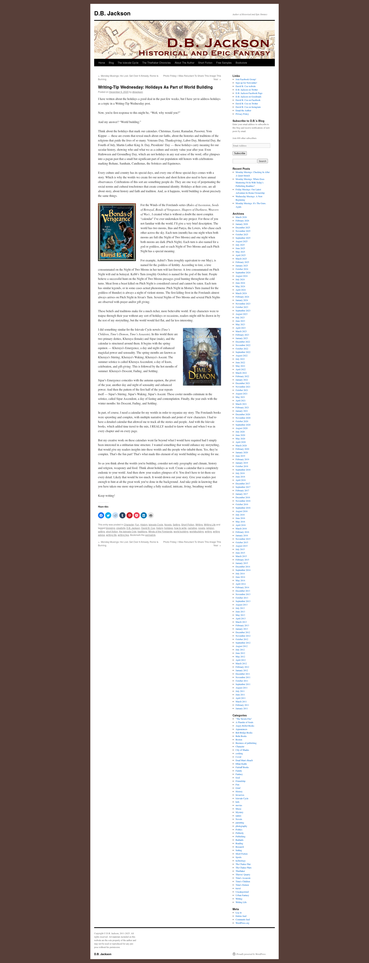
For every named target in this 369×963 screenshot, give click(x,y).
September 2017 (243, 486)
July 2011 (240, 691)
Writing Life (210, 524)
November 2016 (243, 500)
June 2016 (240, 518)
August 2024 (242, 275)
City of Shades (242, 749)
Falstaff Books (242, 767)
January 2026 (242, 223)
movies (239, 805)
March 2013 (241, 621)
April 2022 (241, 369)
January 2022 (242, 379)
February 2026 (242, 220)
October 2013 (242, 597)
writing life (111, 534)
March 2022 (241, 372)
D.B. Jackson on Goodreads (248, 96)
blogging (110, 528)
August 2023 (242, 313)
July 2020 (240, 431)
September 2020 (243, 424)
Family (239, 770)
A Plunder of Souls (244, 722)
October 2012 (242, 639)
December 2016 (243, 497)
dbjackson (137, 91)
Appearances (241, 729)
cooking (239, 753)
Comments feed (243, 919)
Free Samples (224, 62)
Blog (111, 62)
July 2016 (240, 514)
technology (241, 860)
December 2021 (243, 383)
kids (237, 801)
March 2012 (241, 663)
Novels (168, 524)
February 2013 (242, 625)
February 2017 (242, 490)
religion (210, 528)
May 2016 (240, 521)
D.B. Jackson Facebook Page (249, 93)
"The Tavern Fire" (244, 718)
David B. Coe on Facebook (248, 99)
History (143, 524)
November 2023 (243, 303)
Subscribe (239, 153)
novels (201, 528)
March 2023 (241, 331)
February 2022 (242, 376)
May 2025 (240, 251)
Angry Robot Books (245, 725)
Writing (199, 524)
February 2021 (242, 407)
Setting (176, 524)
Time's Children (243, 881)
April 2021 (241, 400)
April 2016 (241, 524)
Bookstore (241, 62)
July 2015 (240, 549)
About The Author (184, 62)
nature (238, 815)
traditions (142, 531)
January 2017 (242, 493)
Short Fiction (205, 62)
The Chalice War (243, 864)
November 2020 (243, 417)
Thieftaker (240, 870)
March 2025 (241, 258)
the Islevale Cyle (127, 531)
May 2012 (240, 656)
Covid (238, 756)
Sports (239, 857)
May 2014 (240, 580)
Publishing (240, 836)
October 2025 (242, 234)
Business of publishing (246, 742)
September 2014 (243, 569)
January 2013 (242, 628)
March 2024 (241, 293)
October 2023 (242, 307)
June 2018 (240, 476)
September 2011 (243, 684)
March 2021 (241, 403)
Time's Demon (242, 884)
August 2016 (242, 511)
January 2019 (242, 462)
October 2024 (242, 268)
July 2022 (240, 358)
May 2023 (240, 324)
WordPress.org (242, 922)
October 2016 (242, 504)
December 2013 (243, 590)
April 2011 (241, 697)
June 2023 (240, 320)
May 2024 (240, 286)
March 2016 (241, 528)
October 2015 (242, 542)
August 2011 (242, 687)
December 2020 (243, 414)
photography (241, 825)
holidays (168, 528)
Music (238, 808)
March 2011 (241, 701)
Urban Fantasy (242, 895)
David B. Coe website (246, 86)
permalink (150, 534)
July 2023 (240, 317)
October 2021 (242, 390)
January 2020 (242, 452)
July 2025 (240, 244)
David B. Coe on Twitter (247, 103)
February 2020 (242, 448)
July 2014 (240, 573)
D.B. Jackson (112, 13)
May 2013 (240, 614)
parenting (240, 822)
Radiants (240, 839)
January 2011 (242, 708)
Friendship (240, 781)
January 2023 (242, 338)
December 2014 (243, 566)
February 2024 (242, 296)
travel (238, 888)
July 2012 (240, 649)
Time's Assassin (243, 877)
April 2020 (241, 441)
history (159, 528)
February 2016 (242, 531)
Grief (238, 787)
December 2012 (243, 632)
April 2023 (241, 327)
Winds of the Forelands (160, 531)
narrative (192, 528)
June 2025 (240, 248)
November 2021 (243, 386)
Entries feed (241, 915)
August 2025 (242, 241)
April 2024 (241, 289)
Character (129, 524)
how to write (180, 528)
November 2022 (243, 345)
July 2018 (240, 473)
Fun (137, 524)
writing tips (123, 534)
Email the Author (243, 110)
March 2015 (241, 556)
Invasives (240, 794)
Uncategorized (242, 891)
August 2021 (242, 393)
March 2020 (241, 445)
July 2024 (240, 279)
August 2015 (242, 545)
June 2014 (240, 576)
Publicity (240, 832)
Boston (239, 739)
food (238, 777)
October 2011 (242, 680)
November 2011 (243, 677)
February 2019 (242, 459)
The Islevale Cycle (128, 62)
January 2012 (242, 670)
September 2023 (243, 310)
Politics (239, 829)
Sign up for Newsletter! (246, 82)
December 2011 (243, 673)
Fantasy (239, 774)
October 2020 (242, 421)
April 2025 (241, 255)
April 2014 (241, 583)
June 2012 (240, 652)
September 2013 (243, 601)
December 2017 (243, 483)
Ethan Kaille (241, 763)
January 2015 (242, 563)
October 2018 (242, 466)
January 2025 (242, 265)
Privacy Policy (242, 113)
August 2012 (242, 646)
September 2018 (243, 469)
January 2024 (242, 300)
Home (101, 62)
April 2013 (241, 618)
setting (101, 531)
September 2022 (243, 351)
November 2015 (243, 538)
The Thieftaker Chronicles (156, 62)
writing (208, 531)
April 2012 (241, 659)
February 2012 (242, 666)
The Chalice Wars (244, 867)
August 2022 (242, 355)
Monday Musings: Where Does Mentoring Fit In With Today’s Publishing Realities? (250, 182)
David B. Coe (148, 528)
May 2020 (240, 438)
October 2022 (242, 348)
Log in (239, 912)
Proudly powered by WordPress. (251, 954)
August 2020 (242, 428)
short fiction (112, 531)
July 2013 (240, 608)
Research (240, 846)
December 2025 (243, 227)
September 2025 (243, 237)
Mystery (239, 812)
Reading (239, 843)
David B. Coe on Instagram (248, 106)
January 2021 (242, 410)
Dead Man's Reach (244, 760)
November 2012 (243, 635)
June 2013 (240, 611)
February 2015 (242, 559)
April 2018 (241, 480)
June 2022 (240, 362)
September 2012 (243, 642)
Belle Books (241, 736)
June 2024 (240, 282)
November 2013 (243, 594)
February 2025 (242, 262)
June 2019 (240, 455)
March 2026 (241, 217)
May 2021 (240, 396)
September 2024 (243, 272)
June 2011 (240, 694)
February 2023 (242, 334)
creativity (120, 528)
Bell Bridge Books (244, 732)
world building (181, 531)
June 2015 (240, 552)
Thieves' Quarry (243, 874)
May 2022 (240, 365)
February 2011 (242, 704)
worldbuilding (196, 531)
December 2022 (243, 341)
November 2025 (243, 230)
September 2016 (243, 507)
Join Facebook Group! (246, 79)
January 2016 (242, 535)
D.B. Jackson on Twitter (247, 89)
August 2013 (242, 604)
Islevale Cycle (156, 524)
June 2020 (240, 435)
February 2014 (242, 587)
